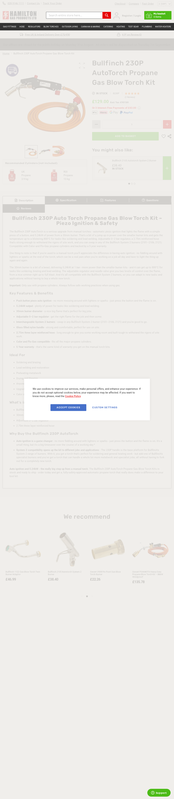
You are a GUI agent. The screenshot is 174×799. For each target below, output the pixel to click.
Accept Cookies (68, 407)
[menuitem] (9, 26)
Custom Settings (104, 407)
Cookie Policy (73, 396)
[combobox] (74, 15)
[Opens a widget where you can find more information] (159, 793)
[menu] (87, 26)
